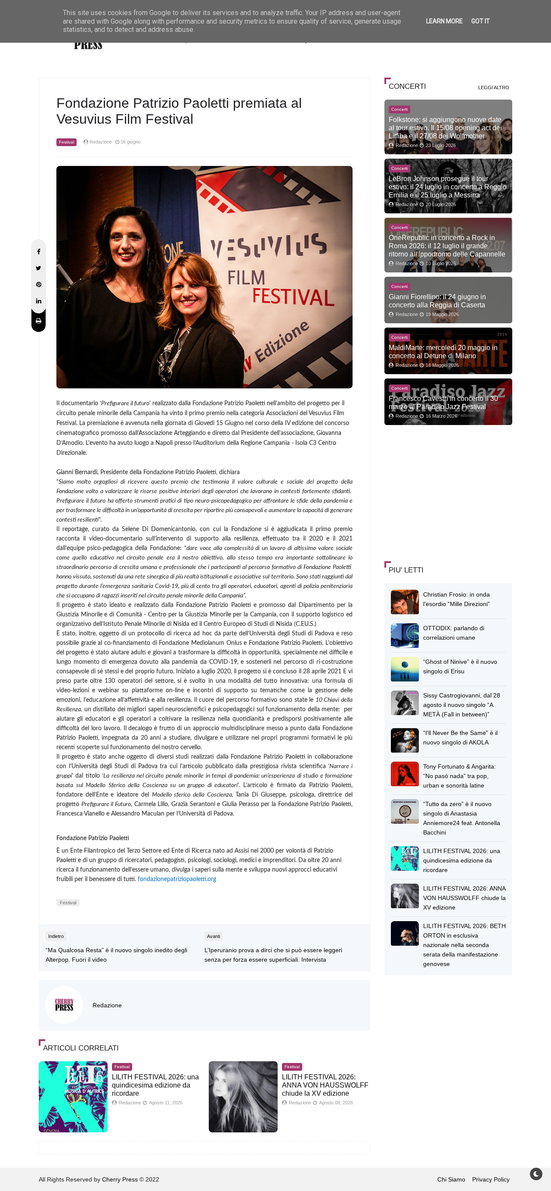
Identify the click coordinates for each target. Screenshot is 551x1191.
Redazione (107, 1005)
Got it (480, 21)
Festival (66, 142)
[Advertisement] (449, 492)
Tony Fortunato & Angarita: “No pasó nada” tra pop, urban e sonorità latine (459, 776)
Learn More (444, 21)
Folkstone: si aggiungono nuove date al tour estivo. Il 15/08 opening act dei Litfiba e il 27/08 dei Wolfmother (445, 128)
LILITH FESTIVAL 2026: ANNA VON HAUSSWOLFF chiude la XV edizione (325, 1085)
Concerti (399, 109)
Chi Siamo (451, 1179)
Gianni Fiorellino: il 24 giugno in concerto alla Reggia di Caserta (437, 301)
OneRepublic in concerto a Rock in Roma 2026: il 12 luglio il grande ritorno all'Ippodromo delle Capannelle (447, 246)
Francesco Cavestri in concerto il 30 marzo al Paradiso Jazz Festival (443, 402)
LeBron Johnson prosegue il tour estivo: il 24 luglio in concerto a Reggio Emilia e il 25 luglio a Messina (448, 187)
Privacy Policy (491, 1179)
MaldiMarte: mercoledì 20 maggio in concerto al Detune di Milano (443, 351)
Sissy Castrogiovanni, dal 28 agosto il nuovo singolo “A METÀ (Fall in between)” (461, 705)
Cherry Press (120, 1179)
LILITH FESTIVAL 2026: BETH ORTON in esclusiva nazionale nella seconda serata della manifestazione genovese (464, 944)
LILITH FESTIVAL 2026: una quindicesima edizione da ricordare (155, 1085)
